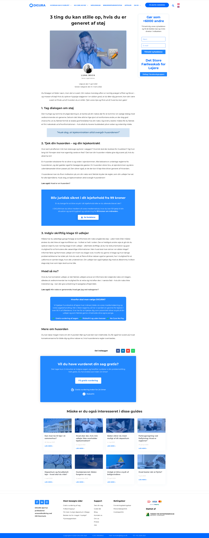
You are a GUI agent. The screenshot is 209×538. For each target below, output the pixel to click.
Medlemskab (95, 5)
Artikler (128, 5)
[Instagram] (47, 502)
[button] (173, 5)
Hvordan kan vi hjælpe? (59, 5)
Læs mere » (49, 446)
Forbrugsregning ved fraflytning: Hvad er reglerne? (148, 438)
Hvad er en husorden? (60, 183)
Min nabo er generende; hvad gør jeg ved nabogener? (75, 290)
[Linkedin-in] (42, 502)
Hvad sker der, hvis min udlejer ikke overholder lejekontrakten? (87, 438)
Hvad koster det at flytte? (150, 472)
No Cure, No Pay (80, 5)
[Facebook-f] (37, 502)
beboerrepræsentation (112, 5)
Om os (136, 5)
